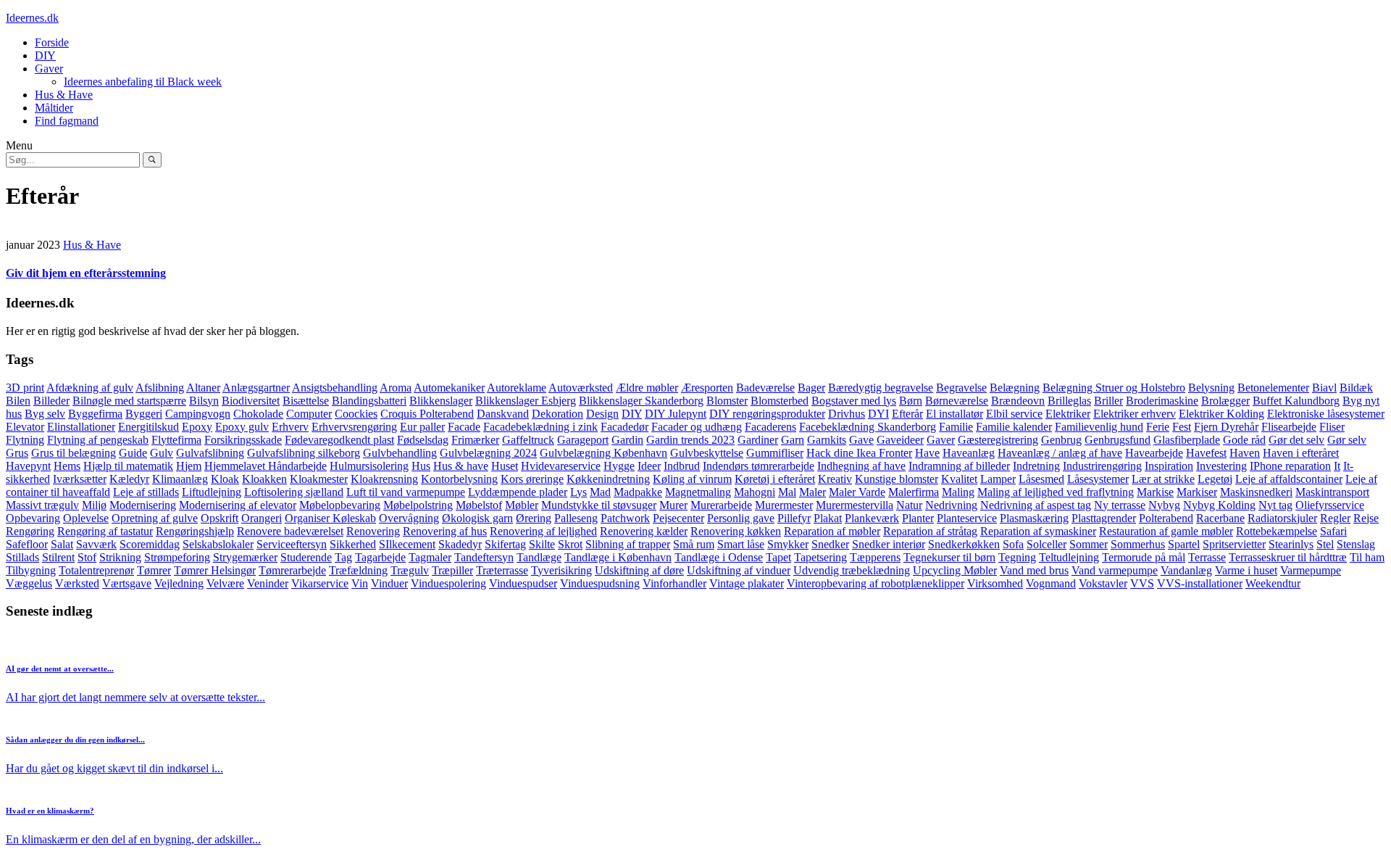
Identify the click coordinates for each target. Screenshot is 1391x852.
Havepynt (28, 466)
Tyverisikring (561, 570)
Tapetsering (820, 557)
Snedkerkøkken (964, 544)
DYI (878, 414)
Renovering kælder (644, 531)
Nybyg (1164, 505)
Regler (1335, 518)
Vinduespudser (523, 583)
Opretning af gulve (155, 518)
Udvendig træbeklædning (851, 570)
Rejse (1366, 518)
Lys (578, 492)
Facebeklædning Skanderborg (867, 427)
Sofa (1013, 544)
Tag (343, 557)
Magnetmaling (698, 492)
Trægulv (409, 570)
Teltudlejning (1069, 557)
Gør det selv (1296, 440)
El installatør (954, 414)
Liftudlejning (211, 492)
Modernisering (142, 505)
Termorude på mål (1143, 557)
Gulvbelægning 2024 (488, 453)
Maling (958, 492)
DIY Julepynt (675, 414)
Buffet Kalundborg (1296, 400)
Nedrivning (951, 505)
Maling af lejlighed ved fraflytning (1055, 492)
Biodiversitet (251, 400)
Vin (359, 583)
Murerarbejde (721, 505)
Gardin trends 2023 (690, 440)
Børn (910, 400)
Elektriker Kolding (1221, 414)
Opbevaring (33, 518)
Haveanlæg (969, 453)
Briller (1108, 400)
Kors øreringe (532, 479)
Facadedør (624, 427)
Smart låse (740, 544)
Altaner (203, 387)
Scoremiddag (150, 544)
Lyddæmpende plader (517, 492)
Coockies (356, 414)
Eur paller (422, 427)
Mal (787, 492)
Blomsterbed (780, 400)
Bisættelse (306, 400)
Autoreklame (516, 387)
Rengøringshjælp (195, 531)
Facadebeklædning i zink (540, 427)
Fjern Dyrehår (1226, 427)
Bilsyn (204, 400)
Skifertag (505, 544)
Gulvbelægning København (603, 453)
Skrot (570, 544)
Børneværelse (956, 400)
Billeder (51, 400)
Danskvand (503, 414)
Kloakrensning (384, 479)
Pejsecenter (678, 518)
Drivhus (846, 414)
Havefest (1206, 453)
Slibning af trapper (627, 544)
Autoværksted (580, 387)
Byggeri (143, 414)
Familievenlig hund (1099, 427)
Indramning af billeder (959, 466)
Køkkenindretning (608, 479)
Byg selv (45, 414)
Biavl (1324, 387)
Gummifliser (774, 453)
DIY (45, 55)
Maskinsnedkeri (1256, 492)
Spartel (1184, 544)
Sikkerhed (353, 544)
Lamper (998, 479)
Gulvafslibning (210, 453)
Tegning (1017, 557)
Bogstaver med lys (853, 400)
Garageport (583, 440)
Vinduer (389, 583)
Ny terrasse (1119, 505)
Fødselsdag (422, 440)
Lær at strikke (1163, 479)
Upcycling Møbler (955, 570)
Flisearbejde (1288, 427)
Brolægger (1225, 400)
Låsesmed (1041, 479)
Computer (309, 414)
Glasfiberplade (1186, 440)
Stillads (22, 557)
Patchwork (625, 518)
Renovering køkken (735, 531)
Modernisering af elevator (237, 505)
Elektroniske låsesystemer (1325, 414)
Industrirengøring (1102, 466)
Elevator (25, 427)
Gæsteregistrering (998, 440)
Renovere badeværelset (290, 531)
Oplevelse (86, 518)
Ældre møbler (647, 387)
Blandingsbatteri (369, 400)
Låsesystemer (1098, 479)
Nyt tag (1275, 505)
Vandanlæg (1186, 570)
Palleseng (576, 518)
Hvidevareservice (561, 466)
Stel (1325, 544)
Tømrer (154, 570)
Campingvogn (197, 414)
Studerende (306, 557)
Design (602, 414)
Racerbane (1220, 518)
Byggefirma (95, 414)
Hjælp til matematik (128, 466)
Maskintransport (1332, 492)
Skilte (542, 544)
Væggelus (29, 583)
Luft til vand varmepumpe (405, 492)
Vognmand (1051, 583)
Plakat (828, 518)
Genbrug (1061, 440)
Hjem (188, 466)
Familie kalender (1014, 427)
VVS (1142, 583)
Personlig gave (740, 518)
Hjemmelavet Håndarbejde (265, 466)
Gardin (627, 440)
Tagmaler (430, 557)
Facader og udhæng (696, 427)
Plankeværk (872, 518)
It (1337, 466)
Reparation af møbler (832, 531)
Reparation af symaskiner (1038, 531)
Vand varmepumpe (1115, 570)
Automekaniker (449, 387)
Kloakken (264, 479)
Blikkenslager (440, 400)
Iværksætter (79, 479)
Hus (421, 466)
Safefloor (27, 544)
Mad (600, 492)
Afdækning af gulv (89, 387)
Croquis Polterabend (427, 414)
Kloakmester (319, 479)
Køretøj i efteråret (775, 479)
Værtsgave (126, 583)
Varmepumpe (1310, 570)
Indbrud (682, 466)
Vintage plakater (746, 583)
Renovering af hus (445, 531)
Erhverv (290, 427)
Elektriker (1067, 414)
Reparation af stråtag (930, 531)
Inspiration (1169, 466)
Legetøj (1215, 479)
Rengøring (30, 531)
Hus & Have (64, 94)
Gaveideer (900, 440)
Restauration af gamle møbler (1166, 531)
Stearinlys (1291, 544)
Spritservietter (1234, 544)
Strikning (120, 557)
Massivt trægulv (42, 505)
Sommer (1088, 544)
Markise (1155, 492)
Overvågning (409, 518)
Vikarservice (319, 583)
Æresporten (707, 387)
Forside (52, 42)
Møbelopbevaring (339, 505)
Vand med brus (1034, 570)
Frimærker (475, 440)
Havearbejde (1154, 453)
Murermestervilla (854, 505)
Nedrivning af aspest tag (1035, 505)
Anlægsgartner (256, 387)
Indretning (1036, 466)
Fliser (1332, 427)
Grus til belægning (73, 453)
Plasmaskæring (1034, 518)
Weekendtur (1272, 583)
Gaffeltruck (528, 440)
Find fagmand (67, 121)
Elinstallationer (81, 427)
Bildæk (1356, 387)
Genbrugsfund (1117, 440)
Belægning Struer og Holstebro (1114, 387)
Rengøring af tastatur (105, 531)
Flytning (25, 440)
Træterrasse (502, 570)
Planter (918, 518)
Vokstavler (1103, 583)
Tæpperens (875, 557)
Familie (956, 427)
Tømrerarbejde (292, 570)
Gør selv (1346, 440)
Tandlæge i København (618, 557)
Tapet (778, 557)
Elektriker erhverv (1134, 414)
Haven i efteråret (1301, 453)
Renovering (373, 531)
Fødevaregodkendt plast (339, 440)
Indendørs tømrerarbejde (758, 466)
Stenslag (1356, 544)
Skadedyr (460, 544)
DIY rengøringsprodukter (767, 414)
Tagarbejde (380, 557)
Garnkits (826, 440)
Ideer (649, 466)
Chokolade (258, 414)
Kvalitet (959, 479)
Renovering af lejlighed (543, 531)
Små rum (693, 544)
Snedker (830, 544)
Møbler (521, 505)
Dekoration (557, 414)
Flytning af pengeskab (98, 440)
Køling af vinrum (692, 479)
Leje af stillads (146, 492)
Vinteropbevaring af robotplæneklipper (875, 583)
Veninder (267, 583)
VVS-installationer (1199, 583)
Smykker (788, 544)
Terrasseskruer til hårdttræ (1288, 557)
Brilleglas (1069, 400)
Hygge (619, 466)
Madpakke (638, 492)
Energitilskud (148, 427)
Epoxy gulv (242, 427)
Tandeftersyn (484, 557)
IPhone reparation (1290, 466)
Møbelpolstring (418, 505)
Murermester (784, 505)
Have (927, 453)
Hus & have (460, 466)
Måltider (54, 108)
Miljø (94, 505)
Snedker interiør (888, 544)
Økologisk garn (477, 518)
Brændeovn (1018, 400)
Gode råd (1244, 440)
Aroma (396, 387)
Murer (673, 505)
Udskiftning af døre (639, 570)
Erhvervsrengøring (354, 427)
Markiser (1197, 492)
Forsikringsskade (243, 440)
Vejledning (179, 583)
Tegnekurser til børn (949, 557)
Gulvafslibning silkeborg (303, 453)
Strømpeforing (177, 557)
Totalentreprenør (96, 570)
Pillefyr (794, 518)
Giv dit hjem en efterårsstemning (86, 273)
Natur (909, 505)
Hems (67, 466)
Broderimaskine (1162, 400)
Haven (1244, 453)
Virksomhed (995, 583)
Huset (504, 466)
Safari (1333, 531)
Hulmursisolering (369, 466)
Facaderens (770, 427)
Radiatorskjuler (1282, 518)
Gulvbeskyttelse (706, 453)
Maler (812, 492)
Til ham (1367, 557)
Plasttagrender (1104, 518)
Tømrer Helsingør (215, 570)
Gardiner (758, 440)
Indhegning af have (861, 466)
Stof (87, 557)
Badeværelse (765, 387)
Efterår (907, 414)
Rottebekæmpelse (1276, 531)
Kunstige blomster (896, 479)
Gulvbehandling (400, 453)
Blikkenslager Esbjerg (525, 400)
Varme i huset (1246, 570)
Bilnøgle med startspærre (129, 400)
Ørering (533, 518)
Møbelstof (479, 505)
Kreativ (835, 479)
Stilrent (58, 557)
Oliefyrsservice (1329, 505)
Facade (464, 427)
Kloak (225, 479)
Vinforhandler (674, 583)
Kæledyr (129, 479)
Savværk (96, 544)
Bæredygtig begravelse (880, 387)
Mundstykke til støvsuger (598, 505)
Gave (861, 440)
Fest (1181, 427)
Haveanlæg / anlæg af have (1060, 453)
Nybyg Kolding (1219, 505)
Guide (133, 453)
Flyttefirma (176, 440)
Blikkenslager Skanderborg (641, 400)
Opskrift (219, 518)
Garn (792, 440)
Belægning (1015, 387)
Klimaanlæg (180, 479)
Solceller (1046, 544)
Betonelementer (1273, 387)
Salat (62, 544)
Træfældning (358, 570)
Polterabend (1166, 518)
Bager (811, 387)
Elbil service (1014, 414)
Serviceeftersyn (291, 544)
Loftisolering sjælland (293, 492)
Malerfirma (913, 492)
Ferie (1157, 427)
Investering (1221, 466)
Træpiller (452, 570)
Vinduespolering (448, 583)
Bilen (18, 400)
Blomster (727, 400)
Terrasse (1207, 557)
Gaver (49, 68)
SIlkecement (407, 544)
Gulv (161, 453)
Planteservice (967, 518)
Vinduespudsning (600, 583)
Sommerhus (1138, 544)
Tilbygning (31, 570)
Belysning (1211, 387)
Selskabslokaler (218, 544)
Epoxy (197, 427)
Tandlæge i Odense (718, 557)
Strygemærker (245, 557)
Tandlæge (539, 557)
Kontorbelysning (459, 479)
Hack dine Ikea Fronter (859, 453)
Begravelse (961, 387)
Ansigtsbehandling (334, 387)
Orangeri (261, 518)
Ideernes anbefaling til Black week (143, 81)
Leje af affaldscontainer (1288, 479)
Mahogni (754, 492)
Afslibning (159, 387)
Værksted (77, 583)
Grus (17, 453)
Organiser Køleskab (330, 518)
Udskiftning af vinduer (738, 570)
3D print (25, 387)
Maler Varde (857, 492)
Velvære (225, 583)
